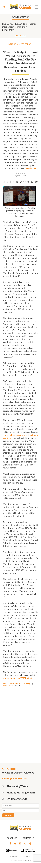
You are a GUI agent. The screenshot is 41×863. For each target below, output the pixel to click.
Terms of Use (26, 856)
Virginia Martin (8, 685)
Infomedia (27, 860)
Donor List (12, 838)
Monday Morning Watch (21, 792)
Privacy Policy (14, 856)
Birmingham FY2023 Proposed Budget (17, 684)
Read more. (31, 168)
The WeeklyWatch (17, 786)
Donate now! (20, 35)
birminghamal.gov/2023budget (17, 678)
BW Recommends (17, 798)
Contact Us (28, 838)
